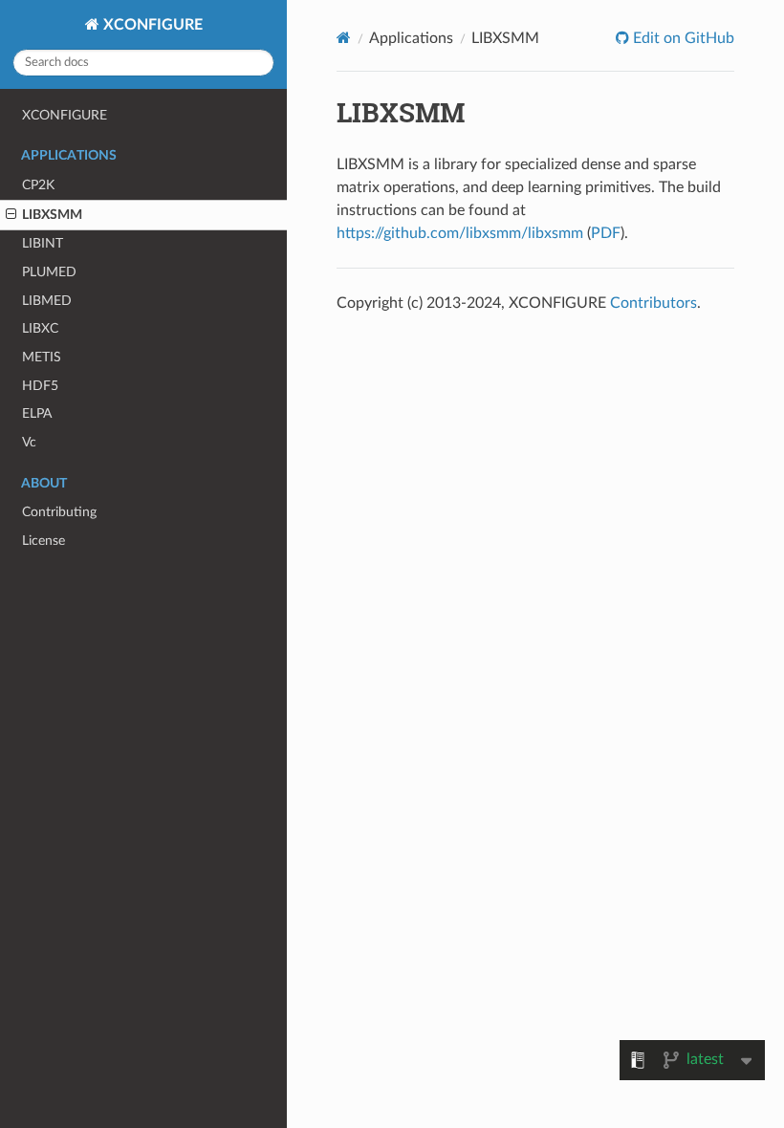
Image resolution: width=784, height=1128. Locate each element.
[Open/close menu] (11, 215)
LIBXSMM (52, 214)
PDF (606, 233)
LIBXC (40, 328)
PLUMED (49, 272)
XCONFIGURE (151, 25)
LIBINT (42, 243)
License (43, 540)
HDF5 (40, 386)
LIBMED (47, 300)
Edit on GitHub (681, 38)
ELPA (37, 413)
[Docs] (344, 38)
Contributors (653, 303)
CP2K (38, 185)
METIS (41, 357)
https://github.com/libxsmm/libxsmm (460, 233)
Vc (29, 442)
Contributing (59, 512)
